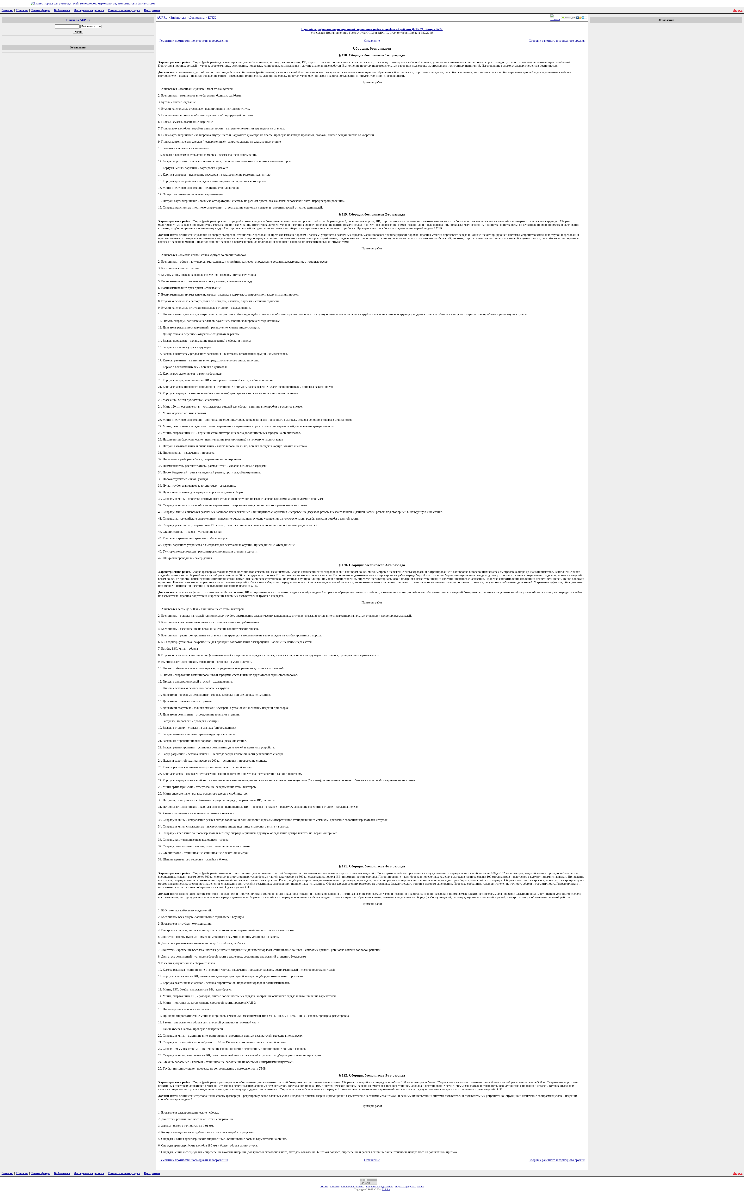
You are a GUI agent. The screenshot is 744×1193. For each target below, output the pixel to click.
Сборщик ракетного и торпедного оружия (557, 40)
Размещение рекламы (352, 1186)
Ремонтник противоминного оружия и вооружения (193, 40)
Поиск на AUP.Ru (78, 20)
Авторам (334, 1186)
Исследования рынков (89, 10)
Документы (197, 17)
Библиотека (62, 10)
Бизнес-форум (40, 10)
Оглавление (372, 40)
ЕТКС (212, 17)
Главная (7, 10)
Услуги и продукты (405, 1186)
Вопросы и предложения (379, 1186)
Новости (22, 10)
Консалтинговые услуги (124, 10)
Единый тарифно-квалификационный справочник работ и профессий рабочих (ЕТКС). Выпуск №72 (372, 29)
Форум (737, 10)
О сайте (324, 1186)
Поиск (420, 1186)
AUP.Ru (162, 17)
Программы (152, 10)
